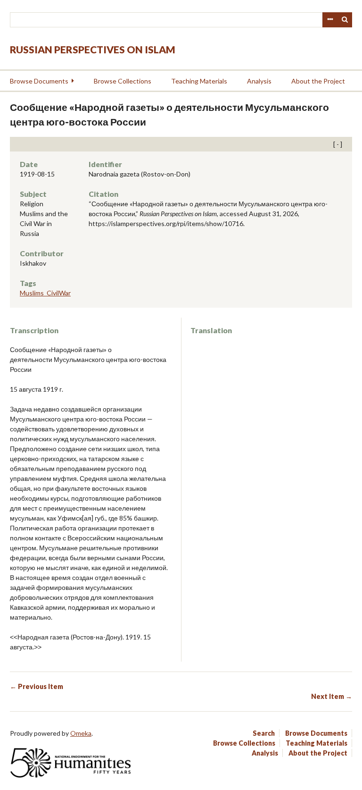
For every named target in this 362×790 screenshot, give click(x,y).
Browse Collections (122, 81)
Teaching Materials (199, 81)
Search (345, 19)
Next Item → (331, 696)
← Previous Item (36, 686)
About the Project (318, 81)
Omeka (80, 733)
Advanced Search (329, 19)
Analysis (259, 81)
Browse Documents (39, 81)
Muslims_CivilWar (45, 293)
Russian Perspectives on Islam (92, 49)
